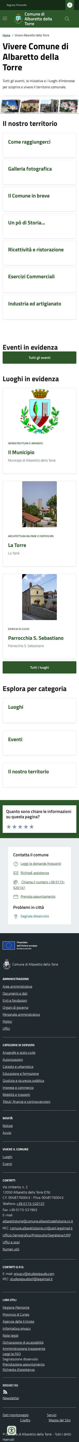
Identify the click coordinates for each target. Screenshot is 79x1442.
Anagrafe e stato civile (19, 1052)
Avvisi (7, 1132)
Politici (7, 1021)
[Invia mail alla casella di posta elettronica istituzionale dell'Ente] (38, 1221)
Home (6, 35)
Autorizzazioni (13, 1059)
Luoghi (7, 1156)
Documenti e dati (15, 993)
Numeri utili (11, 1249)
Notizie (8, 1125)
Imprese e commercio (18, 1087)
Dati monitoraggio (16, 1414)
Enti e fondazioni (15, 1000)
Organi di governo (15, 1007)
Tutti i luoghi (39, 667)
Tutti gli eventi (39, 357)
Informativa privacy (17, 1328)
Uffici (6, 1028)
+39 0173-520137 (30, 1203)
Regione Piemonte (17, 5)
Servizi (51, 1414)
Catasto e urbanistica (18, 1066)
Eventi (7, 1163)
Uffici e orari (11, 1242)
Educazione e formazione (21, 1073)
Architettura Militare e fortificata (31, 536)
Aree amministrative (17, 986)
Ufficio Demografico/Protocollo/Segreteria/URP (37, 1235)
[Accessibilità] (11, 1430)
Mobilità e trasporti (16, 1094)
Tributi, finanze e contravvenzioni (26, 1101)
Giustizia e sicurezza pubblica (23, 1080)
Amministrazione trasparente (24, 1348)
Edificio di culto (18, 629)
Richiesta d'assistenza (19, 1369)
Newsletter (11, 1398)
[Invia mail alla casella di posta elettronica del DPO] (34, 1273)
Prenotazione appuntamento (24, 1364)
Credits (25, 1420)
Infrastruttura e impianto (25, 443)
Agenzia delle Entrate (18, 1321)
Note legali (10, 1335)
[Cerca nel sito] (65, 19)
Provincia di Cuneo (16, 1314)
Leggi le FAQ (12, 1353)
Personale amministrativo (21, 1014)
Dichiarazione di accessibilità (23, 1342)
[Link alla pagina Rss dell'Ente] (5, 1391)
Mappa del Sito (59, 1420)
